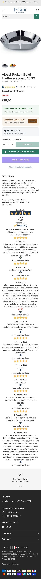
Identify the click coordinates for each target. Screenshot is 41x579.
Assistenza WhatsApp (14, 508)
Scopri (32, 121)
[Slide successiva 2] (19, 486)
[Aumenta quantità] (12, 144)
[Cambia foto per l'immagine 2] (13, 66)
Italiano (5, 547)
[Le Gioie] (20, 10)
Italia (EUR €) (21, 547)
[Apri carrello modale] (37, 10)
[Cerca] (36, 16)
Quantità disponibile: (11, 139)
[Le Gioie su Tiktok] (10, 527)
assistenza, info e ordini (20, 481)
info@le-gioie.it (11, 512)
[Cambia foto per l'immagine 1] (5, 66)
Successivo (25, 235)
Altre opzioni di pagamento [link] (20, 167)
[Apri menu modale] (3, 10)
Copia (30, 108)
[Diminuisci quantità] (4, 144)
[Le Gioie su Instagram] (6, 527)
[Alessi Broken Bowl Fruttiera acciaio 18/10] (20, 40)
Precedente (15, 235)
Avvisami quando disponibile (22, 152)
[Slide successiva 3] (21, 486)
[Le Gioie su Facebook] (3, 527)
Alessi (6, 82)
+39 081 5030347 (13, 516)
